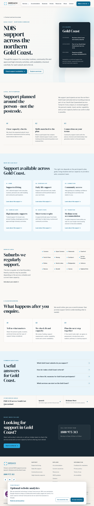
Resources (58, 3)
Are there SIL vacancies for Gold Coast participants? (63, 376)
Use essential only (62, 499)
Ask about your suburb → (11, 282)
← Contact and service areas (12, 17)
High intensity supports (38, 475)
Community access (36, 472)
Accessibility (77, 475)
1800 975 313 (69, 432)
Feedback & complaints (81, 465)
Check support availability (15, 71)
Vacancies (44, 3)
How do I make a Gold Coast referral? (63, 370)
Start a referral (12, 445)
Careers (55, 478)
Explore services (35, 71)
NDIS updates (57, 475)
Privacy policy (78, 468)
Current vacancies (58, 468)
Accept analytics (77, 499)
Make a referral (83, 3)
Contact (71, 3)
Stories (52, 3)
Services (25, 3)
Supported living (36, 465)
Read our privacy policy (17, 500)
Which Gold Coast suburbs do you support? (63, 363)
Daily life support (36, 468)
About (65, 3)
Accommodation (35, 3)
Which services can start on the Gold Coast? (63, 383)
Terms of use (77, 472)
